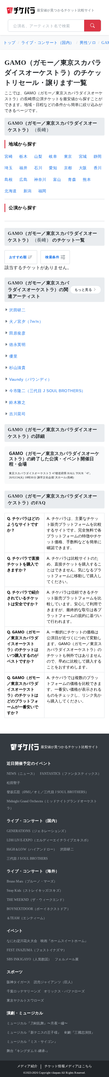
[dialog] (55, 257)
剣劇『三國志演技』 (79, 1032)
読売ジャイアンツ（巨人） (54, 982)
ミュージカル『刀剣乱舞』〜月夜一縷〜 (37, 1023)
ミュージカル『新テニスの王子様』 (34, 1032)
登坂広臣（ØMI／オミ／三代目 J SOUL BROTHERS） (48, 792)
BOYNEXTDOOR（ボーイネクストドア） (38, 909)
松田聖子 (13, 783)
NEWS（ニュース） (22, 774)
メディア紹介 (27, 1066)
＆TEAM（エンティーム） (27, 918)
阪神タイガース (18, 982)
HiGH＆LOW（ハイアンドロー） (32, 849)
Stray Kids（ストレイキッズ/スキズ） (35, 890)
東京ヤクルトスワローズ (25, 1000)
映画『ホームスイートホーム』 (64, 941)
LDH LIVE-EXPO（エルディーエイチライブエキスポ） (49, 840)
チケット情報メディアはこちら (68, 1066)
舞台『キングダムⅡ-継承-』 (28, 1051)
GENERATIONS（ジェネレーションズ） (37, 831)
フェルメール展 (67, 959)
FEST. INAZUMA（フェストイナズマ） (37, 950)
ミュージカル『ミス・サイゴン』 (32, 1042)
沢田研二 (67, 849)
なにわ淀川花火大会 (22, 941)
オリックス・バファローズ (64, 991)
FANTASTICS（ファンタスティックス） (70, 774)
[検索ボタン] (92, 25)
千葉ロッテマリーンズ (24, 991)
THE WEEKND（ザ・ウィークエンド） (36, 900)
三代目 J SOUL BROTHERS (27, 858)
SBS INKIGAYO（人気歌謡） (29, 959)
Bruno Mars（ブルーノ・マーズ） (32, 881)
